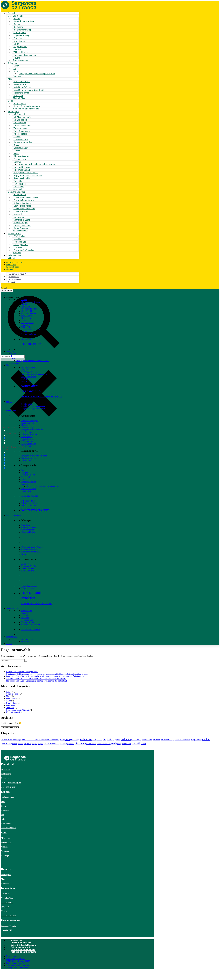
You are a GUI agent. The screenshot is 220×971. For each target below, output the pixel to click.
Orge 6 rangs (26, 318)
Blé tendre (25, 306)
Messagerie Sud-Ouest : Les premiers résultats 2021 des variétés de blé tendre (37, 681)
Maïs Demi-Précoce (29, 372)
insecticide (136, 739)
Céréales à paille (12, 694)
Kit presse (5, 778)
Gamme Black (7, 902)
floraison (99, 739)
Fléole (23, 479)
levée (143, 740)
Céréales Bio (26, 611)
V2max (4, 911)
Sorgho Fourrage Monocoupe (33, 406)
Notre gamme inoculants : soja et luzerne (37, 74)
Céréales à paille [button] (12, 297)
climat (24, 740)
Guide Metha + (27, 641)
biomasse (9, 740)
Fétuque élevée (27, 477)
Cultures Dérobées (28, 527)
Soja (15, 71)
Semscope (5, 851)
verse (143, 743)
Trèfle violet (26, 460)
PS (25, 743)
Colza (13, 354)
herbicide (126, 739)
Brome (24, 470)
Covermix (5, 894)
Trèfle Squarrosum (28, 443)
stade (114, 743)
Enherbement (26, 525)
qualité (28, 744)
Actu (8, 691)
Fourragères (11, 411)
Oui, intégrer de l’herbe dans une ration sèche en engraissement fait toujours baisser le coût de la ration (47, 674)
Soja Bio (24, 615)
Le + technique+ (28, 639)
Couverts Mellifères (29, 549)
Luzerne (24, 484)
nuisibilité (156, 740)
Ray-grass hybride (28, 458)
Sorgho (11, 101)
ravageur (34, 744)
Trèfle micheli (26, 437)
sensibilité (100, 744)
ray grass (40, 744)
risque (63, 743)
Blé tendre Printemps (29, 309)
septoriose (107, 744)
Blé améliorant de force (23, 21)
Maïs (10, 79)
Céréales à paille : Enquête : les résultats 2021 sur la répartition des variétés (36, 678)
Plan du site (5, 769)
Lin (12, 356)
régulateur (70, 744)
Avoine (24, 300)
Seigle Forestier (27, 571)
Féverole (24, 332)
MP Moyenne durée (29, 503)
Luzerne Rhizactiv (28, 488)
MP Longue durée (28, 505)
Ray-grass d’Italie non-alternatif (34, 456)
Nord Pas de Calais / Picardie (18, 710)
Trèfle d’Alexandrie (29, 434)
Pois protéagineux (21, 60)
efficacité (86, 739)
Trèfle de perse (27, 439)
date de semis (40, 740)
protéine (205, 739)
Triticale (24, 325)
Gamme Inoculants (8, 915)
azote (3, 739)
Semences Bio (12, 608)
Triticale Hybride (28, 327)
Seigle (23, 320)
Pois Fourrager (27, 432)
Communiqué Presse (21, 943)
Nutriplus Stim (7, 898)
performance (166, 739)
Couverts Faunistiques (30, 530)
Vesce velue (26, 446)
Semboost (5, 907)
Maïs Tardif (26, 379)
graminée (117, 740)
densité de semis (50, 740)
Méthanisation (11, 637)
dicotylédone (60, 740)
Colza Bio (25, 613)
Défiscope (5, 855)
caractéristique (16, 740)
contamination (30, 739)
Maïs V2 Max (19, 98)
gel (113, 739)
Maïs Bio (25, 617)
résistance (80, 743)
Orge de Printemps (28, 313)
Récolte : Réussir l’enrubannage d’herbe (22, 672)
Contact (9, 269)
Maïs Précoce (26, 370)
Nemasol (25, 554)
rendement (51, 743)
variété (136, 743)
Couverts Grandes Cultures (32, 547)
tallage (119, 744)
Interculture (10, 705)
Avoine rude (26, 564)
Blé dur (24, 304)
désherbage (74, 739)
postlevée (186, 740)
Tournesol (17, 76)
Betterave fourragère (22, 142)
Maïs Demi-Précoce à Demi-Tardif (35, 374)
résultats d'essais (91, 744)
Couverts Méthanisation (30, 552)
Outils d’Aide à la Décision (23, 945)
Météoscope (6, 838)
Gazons (9, 643)
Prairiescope (6, 842)
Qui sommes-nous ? (20, 947)
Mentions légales (14, 782)
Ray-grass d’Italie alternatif (32, 430)
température (126, 744)
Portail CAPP (6, 930)
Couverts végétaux (8, 828)
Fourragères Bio (27, 622)
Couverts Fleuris (28, 532)
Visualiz (4, 847)
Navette (24, 425)
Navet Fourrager (28, 427)
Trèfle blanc (26, 491)
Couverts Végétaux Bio (23, 250)
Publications (6, 774)
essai (94, 739)
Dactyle (24, 472)
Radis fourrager (27, 568)
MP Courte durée (28, 501)
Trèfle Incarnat (27, 441)
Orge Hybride (27, 311)
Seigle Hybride (27, 322)
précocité (6, 743)
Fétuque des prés (28, 475)
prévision (20, 744)
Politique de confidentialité (23, 952)
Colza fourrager (27, 423)
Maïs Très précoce (28, 367)
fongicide (107, 739)
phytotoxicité (178, 740)
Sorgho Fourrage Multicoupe (26, 109)
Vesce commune (28, 588)
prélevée (14, 744)
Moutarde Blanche (28, 566)
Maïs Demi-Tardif (28, 377)
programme (196, 739)
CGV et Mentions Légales (23, 950)
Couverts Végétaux (14, 515)
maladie (148, 739)
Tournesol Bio (27, 620)
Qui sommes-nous (8, 787)
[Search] (26, 661)
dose (67, 739)
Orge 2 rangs (26, 316)
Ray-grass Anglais (28, 482)
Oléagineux (10, 351)
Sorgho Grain (26, 404)
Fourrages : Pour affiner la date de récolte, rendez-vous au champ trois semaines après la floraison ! (45, 676)
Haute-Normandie (13, 712)
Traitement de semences (24, 55)
